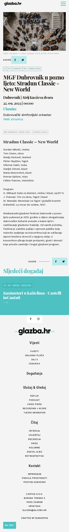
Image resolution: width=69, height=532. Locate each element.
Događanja (35, 373)
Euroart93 (41, 518)
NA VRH (9, 525)
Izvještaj (34, 435)
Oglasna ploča (34, 355)
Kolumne (34, 447)
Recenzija (34, 439)
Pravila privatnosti (34, 478)
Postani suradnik (34, 482)
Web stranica (13, 119)
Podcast (34, 400)
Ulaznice (10, 109)
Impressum (34, 474)
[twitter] (23, 60)
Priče (34, 443)
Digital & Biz (34, 452)
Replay (34, 396)
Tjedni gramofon (34, 412)
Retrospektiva (34, 456)
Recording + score (35, 408)
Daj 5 (34, 359)
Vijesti (34, 343)
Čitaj (34, 422)
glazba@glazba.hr (34, 510)
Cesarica (34, 363)
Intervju (34, 431)
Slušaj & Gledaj (34, 387)
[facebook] (15, 60)
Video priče (34, 404)
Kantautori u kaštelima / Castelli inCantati (32, 295)
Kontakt (34, 466)
